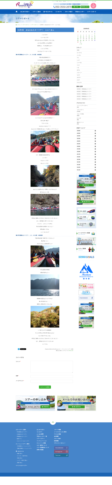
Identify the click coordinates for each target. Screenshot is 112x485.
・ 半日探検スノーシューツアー (23, 446)
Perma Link (71, 350)
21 (92, 38)
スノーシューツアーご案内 (22, 443)
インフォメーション (42, 440)
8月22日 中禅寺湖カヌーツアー (84, 99)
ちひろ (78, 75)
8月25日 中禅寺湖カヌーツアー (84, 89)
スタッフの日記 (80, 114)
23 (77, 40)
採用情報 (56, 440)
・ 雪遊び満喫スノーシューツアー (24, 448)
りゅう (78, 65)
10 (80, 36)
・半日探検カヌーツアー (21, 431)
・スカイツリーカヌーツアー (22, 441)
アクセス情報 (57, 434)
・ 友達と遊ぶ (19, 458)
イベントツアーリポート (82, 105)
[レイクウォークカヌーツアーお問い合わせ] (86, 327)
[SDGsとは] (86, 258)
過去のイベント (80, 122)
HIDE (78, 50)
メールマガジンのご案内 (60, 431)
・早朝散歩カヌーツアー (21, 436)
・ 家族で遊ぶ (19, 453)
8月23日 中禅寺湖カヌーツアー (84, 96)
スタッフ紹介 (57, 438)
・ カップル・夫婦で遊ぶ (22, 455)
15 (94, 36)
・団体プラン (19, 438)
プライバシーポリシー (59, 443)
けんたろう (79, 82)
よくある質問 (40, 434)
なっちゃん (79, 52)
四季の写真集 (40, 449)
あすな (78, 70)
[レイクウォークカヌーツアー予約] (86, 313)
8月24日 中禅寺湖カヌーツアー (84, 94)
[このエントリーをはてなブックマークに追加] (19, 349)
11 (83, 36)
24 (80, 40)
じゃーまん (79, 62)
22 (94, 38)
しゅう (78, 60)
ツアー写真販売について (43, 447)
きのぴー (79, 77)
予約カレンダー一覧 (42, 436)
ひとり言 (79, 118)
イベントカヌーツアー (21, 465)
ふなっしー (79, 72)
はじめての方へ (41, 429)
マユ (78, 57)
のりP (78, 80)
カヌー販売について (42, 445)
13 (89, 36)
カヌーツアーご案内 (21, 429)
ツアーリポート (80, 109)
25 (83, 40)
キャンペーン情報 (41, 443)
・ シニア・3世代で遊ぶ (21, 460)
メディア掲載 (57, 429)
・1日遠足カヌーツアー (21, 434)
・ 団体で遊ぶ (19, 462)
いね (78, 67)
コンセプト (39, 431)
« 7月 (80, 44)
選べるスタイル (20, 451)
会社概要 (56, 436)
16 (77, 38)
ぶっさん (79, 55)
